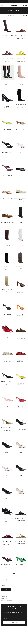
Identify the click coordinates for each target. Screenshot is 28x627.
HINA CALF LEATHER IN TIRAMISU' (21, 36)
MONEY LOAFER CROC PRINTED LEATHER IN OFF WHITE (20, 198)
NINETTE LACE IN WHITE (21, 244)
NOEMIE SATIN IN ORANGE (21, 313)
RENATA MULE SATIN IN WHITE (7, 475)
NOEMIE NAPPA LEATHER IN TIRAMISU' (21, 290)
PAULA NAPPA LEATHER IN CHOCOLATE (21, 336)
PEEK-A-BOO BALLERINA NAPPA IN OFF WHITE (7, 359)
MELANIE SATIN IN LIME (7, 127)
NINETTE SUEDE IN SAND (7, 289)
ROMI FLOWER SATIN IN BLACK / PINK (7, 565)
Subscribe (14, 622)
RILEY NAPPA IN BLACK (21, 518)
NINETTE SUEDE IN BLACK (7, 267)
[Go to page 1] (8, 572)
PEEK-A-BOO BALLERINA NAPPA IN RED (21, 359)
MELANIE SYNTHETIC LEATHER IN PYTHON (21, 128)
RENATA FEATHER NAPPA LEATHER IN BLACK (21, 428)
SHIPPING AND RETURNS (6, 600)
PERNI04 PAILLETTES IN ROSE (7, 405)
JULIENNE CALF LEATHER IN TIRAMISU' (7, 59)
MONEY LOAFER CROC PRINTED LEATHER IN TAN (7, 222)
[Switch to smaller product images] (26, 15)
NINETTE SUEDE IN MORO (21, 266)
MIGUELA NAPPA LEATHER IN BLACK (21, 175)
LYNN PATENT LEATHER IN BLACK (7, 105)
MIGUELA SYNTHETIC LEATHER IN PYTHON (7, 198)
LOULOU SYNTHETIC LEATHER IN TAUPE (21, 82)
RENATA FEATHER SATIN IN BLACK (7, 452)
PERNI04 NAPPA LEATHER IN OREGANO (20, 382)
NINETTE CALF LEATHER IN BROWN (7, 244)
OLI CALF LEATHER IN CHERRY (7, 336)
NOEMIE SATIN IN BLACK (7, 312)
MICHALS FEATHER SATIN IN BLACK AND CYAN (7, 151)
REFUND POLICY (4, 598)
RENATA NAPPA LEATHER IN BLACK (21, 475)
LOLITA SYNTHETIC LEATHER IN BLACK (7, 82)
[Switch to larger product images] (23, 15)
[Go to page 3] (19, 572)
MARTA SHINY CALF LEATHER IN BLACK (21, 105)
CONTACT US (4, 596)
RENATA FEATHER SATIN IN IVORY (21, 452)
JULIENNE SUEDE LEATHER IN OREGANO (20, 59)
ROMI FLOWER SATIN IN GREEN (21, 565)
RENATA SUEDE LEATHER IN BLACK (7, 519)
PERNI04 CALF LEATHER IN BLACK (7, 382)
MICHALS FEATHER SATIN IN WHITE (21, 151)
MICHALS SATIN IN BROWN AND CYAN (7, 175)
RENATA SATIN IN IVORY (21, 497)
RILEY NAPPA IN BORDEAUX (7, 542)
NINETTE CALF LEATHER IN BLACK (21, 222)
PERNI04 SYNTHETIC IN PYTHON (7, 428)
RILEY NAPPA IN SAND (20, 541)
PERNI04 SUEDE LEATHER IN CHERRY (20, 405)
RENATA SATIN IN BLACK (7, 497)
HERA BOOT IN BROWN (7, 35)
